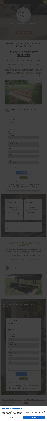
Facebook (19, 413)
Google (14, 413)
